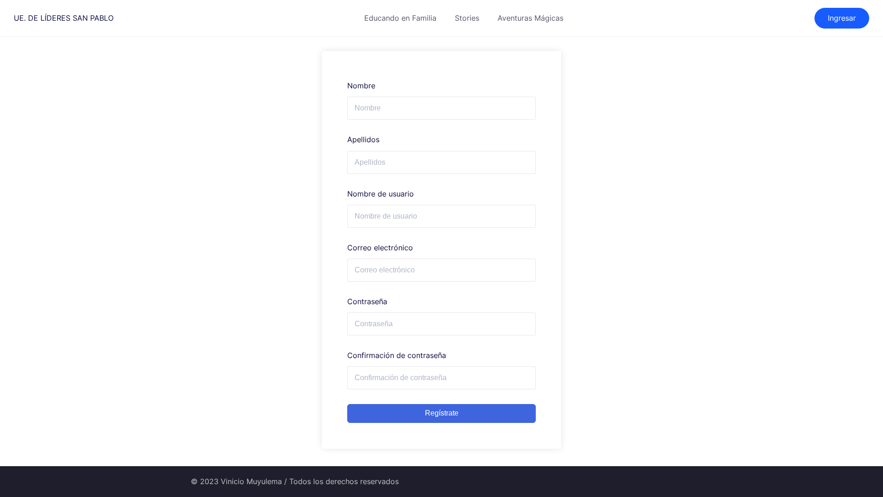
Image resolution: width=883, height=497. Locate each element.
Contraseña (367, 301)
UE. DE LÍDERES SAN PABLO (64, 18)
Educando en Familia (400, 18)
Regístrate (442, 413)
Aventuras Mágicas (530, 18)
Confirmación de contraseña (396, 355)
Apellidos (363, 139)
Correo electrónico (380, 247)
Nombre (361, 85)
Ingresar (842, 18)
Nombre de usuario (380, 193)
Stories (467, 18)
